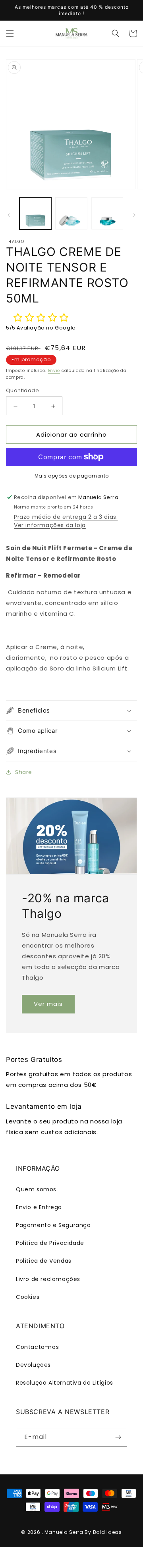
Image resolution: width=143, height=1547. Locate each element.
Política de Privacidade (50, 1243)
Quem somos (36, 1189)
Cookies (27, 1297)
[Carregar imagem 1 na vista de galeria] (35, 213)
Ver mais (48, 1004)
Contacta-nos (37, 1347)
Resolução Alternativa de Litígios (64, 1383)
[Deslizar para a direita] (134, 215)
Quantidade (22, 390)
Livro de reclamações (48, 1279)
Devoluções (33, 1365)
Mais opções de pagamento (72, 475)
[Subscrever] (118, 1437)
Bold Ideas (107, 1532)
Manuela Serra (63, 1532)
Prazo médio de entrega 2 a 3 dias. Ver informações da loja (66, 521)
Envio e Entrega (39, 1207)
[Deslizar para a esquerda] (8, 215)
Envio (54, 371)
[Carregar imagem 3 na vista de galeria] (107, 213)
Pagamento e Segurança (53, 1225)
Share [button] (23, 772)
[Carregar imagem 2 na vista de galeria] (71, 213)
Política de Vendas (44, 1261)
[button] (10, 33)
